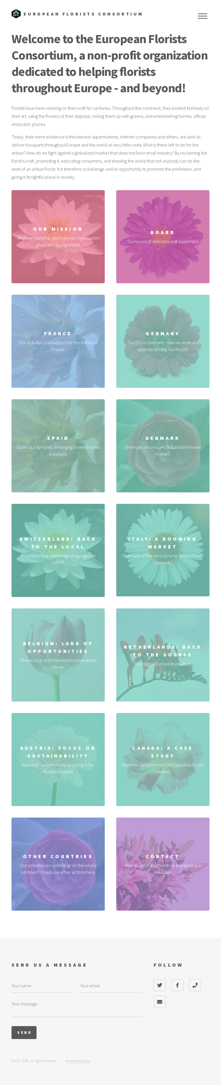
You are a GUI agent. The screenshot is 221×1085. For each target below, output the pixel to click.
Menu (202, 16)
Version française (77, 1060)
